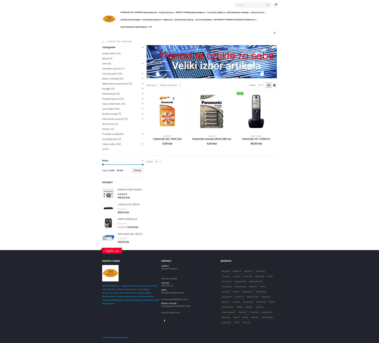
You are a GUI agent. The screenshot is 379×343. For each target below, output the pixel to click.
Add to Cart (170, 129)
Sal (271, 302)
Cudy (236, 276)
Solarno (237, 19)
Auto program (204, 19)
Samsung (227, 307)
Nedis (225, 302)
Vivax (226, 317)
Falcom (226, 281)
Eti (270, 276)
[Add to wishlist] (183, 95)
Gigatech (240, 281)
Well (255, 317)
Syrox (259, 307)
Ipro (236, 291)
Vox (236, 317)
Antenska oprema (223, 19)
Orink (236, 302)
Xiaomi (226, 322)
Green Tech (256, 281)
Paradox (248, 302)
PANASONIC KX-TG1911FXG (256, 139)
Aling (226, 271)
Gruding (227, 286)
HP (262, 286)
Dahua (259, 276)
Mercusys (252, 297)
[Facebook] (275, 33)
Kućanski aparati (152, 19)
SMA (249, 307)
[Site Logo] (109, 19)
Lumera (239, 297)
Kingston (247, 291)
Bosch (248, 271)
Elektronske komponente (134, 27)
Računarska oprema (238, 12)
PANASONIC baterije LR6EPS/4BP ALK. (211, 139)
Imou (225, 291)
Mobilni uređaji (197, 12)
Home (123, 12)
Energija (168, 19)
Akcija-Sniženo (134, 12)
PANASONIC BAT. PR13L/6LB (167, 139)
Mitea (266, 297)
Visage (267, 312)
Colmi (226, 276)
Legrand (261, 291)
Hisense (240, 286)
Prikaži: (252, 85)
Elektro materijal (184, 19)
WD (245, 317)
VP (150, 26)
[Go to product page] (108, 193)
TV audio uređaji (216, 12)
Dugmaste (167, 136)
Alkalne (211, 136)
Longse (227, 297)
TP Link (254, 312)
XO (236, 322)
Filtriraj (137, 170)
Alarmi (246, 19)
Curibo (248, 276)
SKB (240, 307)
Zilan (246, 322)
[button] (268, 85)
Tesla (242, 312)
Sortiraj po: (152, 85)
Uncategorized (109, 139)
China (260, 271)
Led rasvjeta (257, 12)
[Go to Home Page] (103, 41)
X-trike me (267, 317)
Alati (252, 19)
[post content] (167, 111)
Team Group (228, 312)
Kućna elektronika (131, 19)
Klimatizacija (166, 12)
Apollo (237, 271)
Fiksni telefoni (256, 136)
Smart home (182, 12)
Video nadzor (150, 12)
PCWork (261, 302)
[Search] (268, 5)
